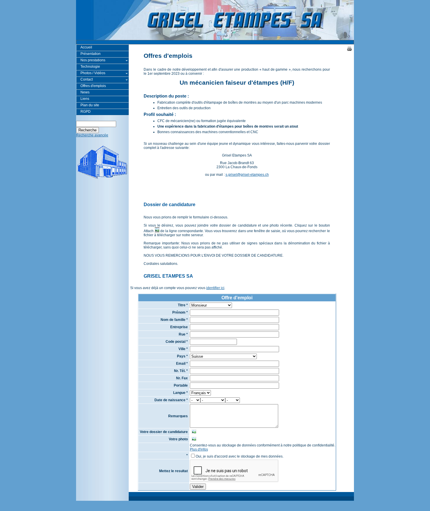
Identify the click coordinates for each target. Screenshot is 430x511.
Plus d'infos (199, 449)
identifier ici (215, 288)
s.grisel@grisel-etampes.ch (247, 175)
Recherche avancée (92, 135)
